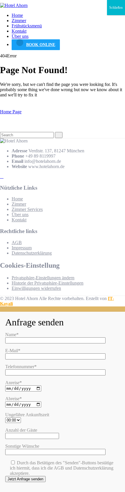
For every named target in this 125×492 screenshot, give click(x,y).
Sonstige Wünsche (22, 446)
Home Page (11, 111)
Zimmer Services (27, 209)
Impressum (22, 247)
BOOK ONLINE (40, 45)
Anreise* (13, 382)
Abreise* (13, 398)
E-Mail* (12, 350)
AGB (17, 242)
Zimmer (19, 20)
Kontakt (19, 31)
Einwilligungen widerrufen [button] (36, 288)
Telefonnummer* (21, 366)
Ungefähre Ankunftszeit (27, 414)
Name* (12, 334)
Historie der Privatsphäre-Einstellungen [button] (47, 283)
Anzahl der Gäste (21, 430)
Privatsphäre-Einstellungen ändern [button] (43, 277)
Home (17, 15)
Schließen (116, 8)
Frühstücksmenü (27, 25)
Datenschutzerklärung (32, 253)
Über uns (20, 36)
